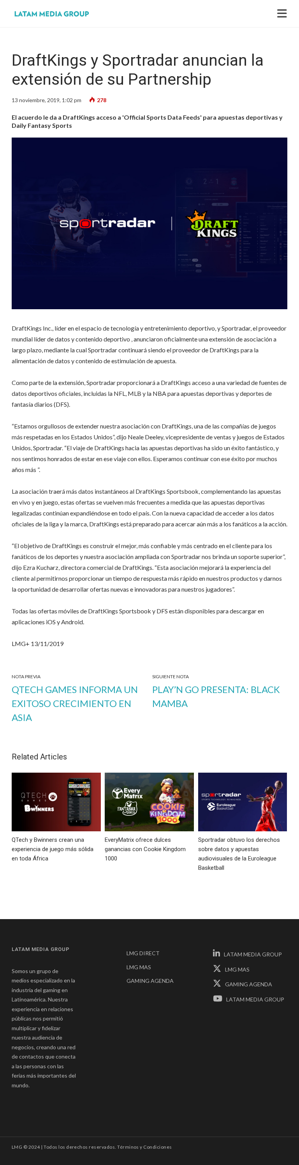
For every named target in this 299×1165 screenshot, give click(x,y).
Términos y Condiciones (144, 1147)
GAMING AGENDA (150, 980)
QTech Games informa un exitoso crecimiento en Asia (75, 703)
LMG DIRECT (143, 953)
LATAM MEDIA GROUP (253, 954)
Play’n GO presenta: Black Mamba (216, 696)
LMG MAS (139, 967)
